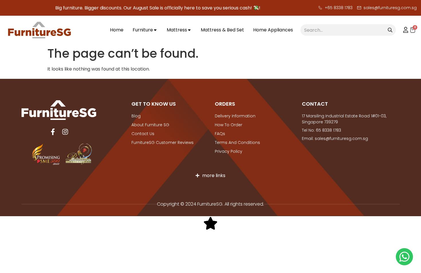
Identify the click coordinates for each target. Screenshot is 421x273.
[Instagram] (65, 132)
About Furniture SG (150, 125)
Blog (136, 116)
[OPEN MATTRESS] (189, 30)
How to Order (228, 125)
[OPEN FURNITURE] (155, 30)
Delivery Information (235, 116)
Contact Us (142, 133)
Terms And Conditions (237, 142)
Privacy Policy (228, 151)
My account (403, 30)
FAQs (220, 133)
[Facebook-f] (53, 132)
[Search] (390, 30)
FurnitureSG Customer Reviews (162, 142)
